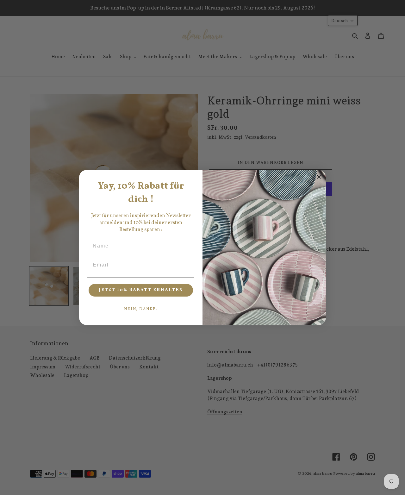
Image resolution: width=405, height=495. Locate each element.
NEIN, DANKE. (141, 309)
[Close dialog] (319, 177)
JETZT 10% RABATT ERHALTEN (141, 290)
